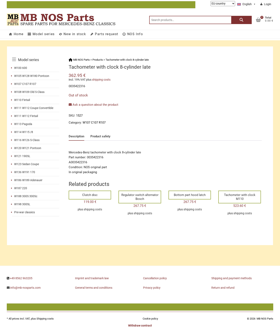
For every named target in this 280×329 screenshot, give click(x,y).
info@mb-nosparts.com (25, 287)
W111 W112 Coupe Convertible (33, 108)
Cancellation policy (155, 278)
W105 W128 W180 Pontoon (31, 76)
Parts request (106, 34)
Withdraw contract (140, 325)
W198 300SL (22, 204)
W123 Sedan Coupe (26, 164)
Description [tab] (76, 136)
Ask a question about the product (95, 105)
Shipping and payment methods (231, 278)
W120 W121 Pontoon (27, 148)
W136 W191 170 (24, 172)
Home (19, 34)
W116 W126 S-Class (27, 140)
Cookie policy (150, 318)
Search (241, 20)
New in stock (75, 34)
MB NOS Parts (265, 318)
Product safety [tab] (100, 136)
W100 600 (20, 68)
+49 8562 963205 (21, 278)
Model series (44, 34)
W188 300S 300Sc (25, 196)
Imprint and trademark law (92, 278)
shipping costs (101, 79)
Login (267, 4)
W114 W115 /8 (23, 132)
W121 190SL (22, 156)
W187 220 (20, 188)
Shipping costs (45, 318)
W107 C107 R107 (25, 84)
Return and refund (222, 287)
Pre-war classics (24, 212)
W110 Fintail (22, 100)
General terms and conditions (93, 287)
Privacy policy (151, 287)
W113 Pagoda (23, 124)
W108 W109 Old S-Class (29, 92)
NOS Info (135, 34)
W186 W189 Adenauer (28, 180)
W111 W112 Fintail (26, 116)
